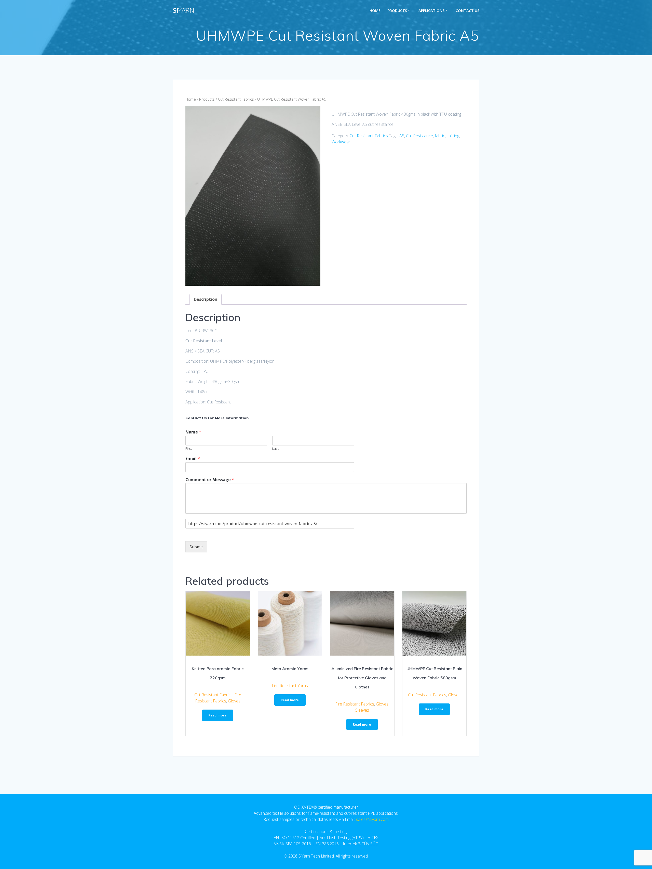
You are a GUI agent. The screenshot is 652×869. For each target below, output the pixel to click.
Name (193, 432)
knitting (453, 136)
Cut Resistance (419, 136)
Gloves (234, 701)
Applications (431, 10)
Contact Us (467, 10)
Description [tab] (205, 299)
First (188, 448)
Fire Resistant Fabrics (354, 704)
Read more (218, 715)
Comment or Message (209, 479)
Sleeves (362, 710)
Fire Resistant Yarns (290, 685)
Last (275, 448)
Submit (196, 547)
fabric (440, 136)
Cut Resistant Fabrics (236, 99)
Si (183, 10)
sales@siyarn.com (372, 819)
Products (397, 10)
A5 (401, 136)
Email (192, 458)
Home (375, 10)
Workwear (341, 142)
